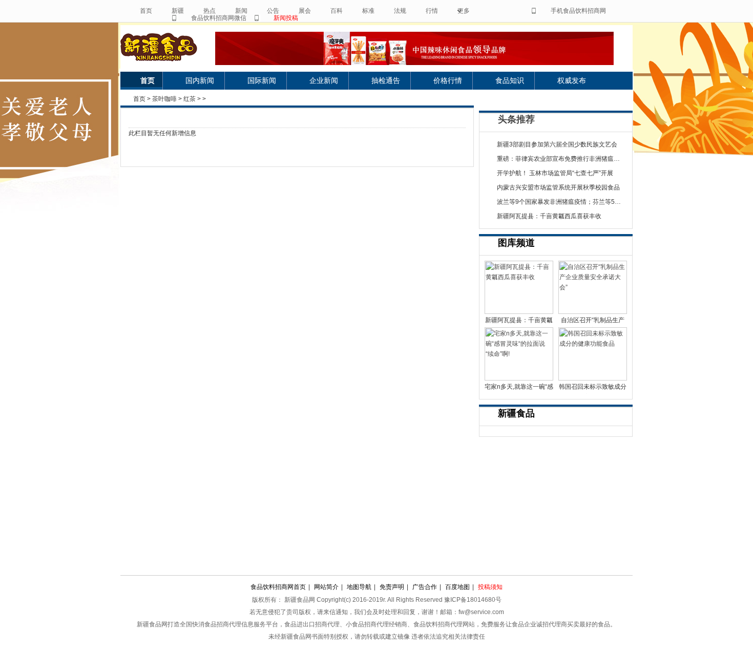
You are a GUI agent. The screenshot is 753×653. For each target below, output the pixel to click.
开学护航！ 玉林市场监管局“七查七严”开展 (555, 173)
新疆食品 (516, 413)
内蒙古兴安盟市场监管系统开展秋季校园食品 (558, 187)
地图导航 (359, 587)
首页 (146, 10)
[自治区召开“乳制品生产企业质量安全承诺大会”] (592, 287)
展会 (305, 10)
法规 (400, 10)
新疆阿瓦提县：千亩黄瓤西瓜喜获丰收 (549, 216)
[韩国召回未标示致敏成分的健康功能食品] (592, 354)
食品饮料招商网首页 (278, 587)
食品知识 (509, 80)
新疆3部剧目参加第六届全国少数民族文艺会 (557, 144)
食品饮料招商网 (167, 47)
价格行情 (447, 80)
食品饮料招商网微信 (218, 18)
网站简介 (326, 587)
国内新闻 (199, 80)
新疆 (178, 10)
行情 (432, 10)
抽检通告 (385, 80)
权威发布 (571, 80)
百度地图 (457, 587)
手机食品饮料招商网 (578, 10)
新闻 (241, 10)
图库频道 (516, 243)
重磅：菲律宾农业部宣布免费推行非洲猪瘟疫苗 (561, 158)
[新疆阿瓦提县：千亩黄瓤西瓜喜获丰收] (519, 287)
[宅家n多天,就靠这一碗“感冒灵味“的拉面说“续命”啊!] (519, 354)
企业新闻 (323, 80)
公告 (273, 10)
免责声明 (392, 587)
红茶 (189, 98)
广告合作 (424, 587)
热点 (209, 10)
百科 (336, 10)
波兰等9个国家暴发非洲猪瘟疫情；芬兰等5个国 (562, 201)
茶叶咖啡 (164, 98)
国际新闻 (261, 80)
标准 (368, 10)
